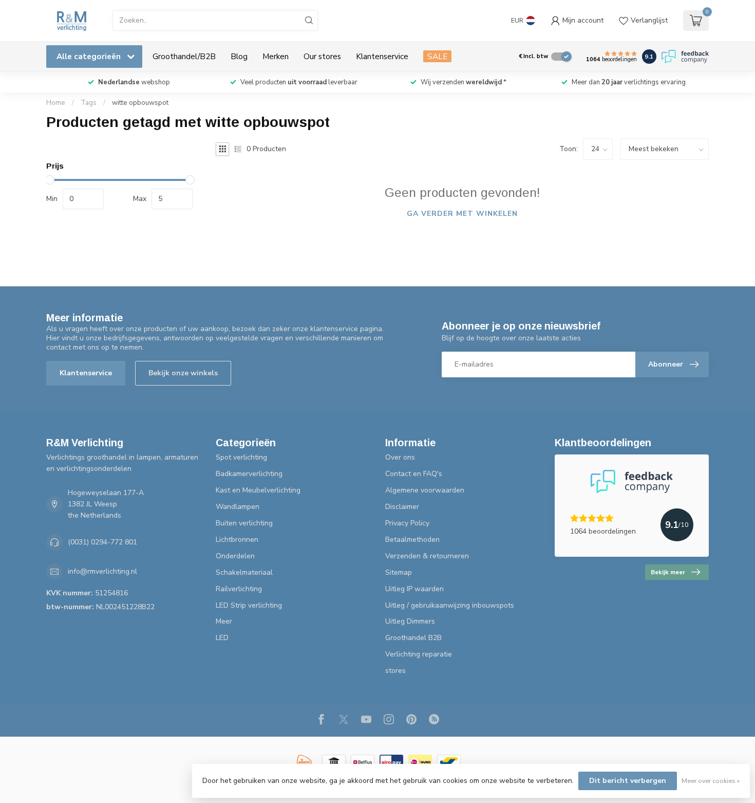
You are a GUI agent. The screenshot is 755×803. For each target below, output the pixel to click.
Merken (275, 56)
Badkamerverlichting (249, 474)
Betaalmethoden (412, 539)
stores (395, 671)
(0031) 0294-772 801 (102, 542)
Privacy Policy (407, 523)
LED (222, 638)
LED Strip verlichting (249, 605)
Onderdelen (235, 556)
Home (55, 102)
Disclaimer (402, 507)
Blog (239, 56)
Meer (224, 621)
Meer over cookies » (711, 780)
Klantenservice (382, 56)
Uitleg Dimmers (410, 621)
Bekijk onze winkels (183, 373)
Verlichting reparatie (418, 654)
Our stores (322, 56)
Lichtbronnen (237, 539)
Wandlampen (237, 507)
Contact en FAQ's (413, 474)
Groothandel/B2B (184, 56)
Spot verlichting (241, 457)
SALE (437, 56)
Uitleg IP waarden (414, 589)
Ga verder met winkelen (462, 213)
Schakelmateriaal (244, 572)
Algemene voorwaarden (424, 490)
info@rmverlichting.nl (102, 571)
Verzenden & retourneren (427, 556)
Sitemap (398, 572)
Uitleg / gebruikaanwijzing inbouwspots (449, 605)
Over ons (400, 457)
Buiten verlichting (244, 523)
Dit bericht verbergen (627, 781)
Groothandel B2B (413, 638)
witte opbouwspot (140, 102)
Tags (89, 102)
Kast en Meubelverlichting (258, 490)
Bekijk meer (668, 572)
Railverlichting (239, 589)
